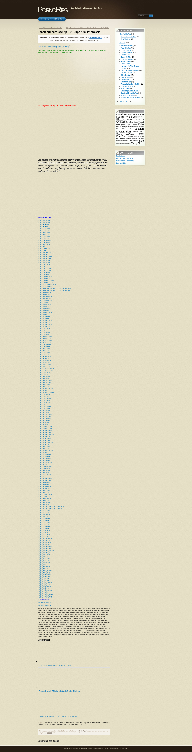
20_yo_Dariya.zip (44, 242)
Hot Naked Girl (123, 128)
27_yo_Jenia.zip (43, 504)
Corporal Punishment (66, 722)
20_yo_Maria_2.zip (44, 258)
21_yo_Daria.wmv (44, 272)
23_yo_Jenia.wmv (44, 376)
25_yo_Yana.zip (43, 484)
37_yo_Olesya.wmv (45, 590)
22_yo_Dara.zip (43, 330)
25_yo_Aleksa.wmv (45, 466)
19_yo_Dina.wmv (44, 228)
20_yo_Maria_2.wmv (45, 256)
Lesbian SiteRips (126, 73)
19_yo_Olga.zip (43, 238)
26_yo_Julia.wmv (44, 490)
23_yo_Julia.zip (43, 386)
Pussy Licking (136, 138)
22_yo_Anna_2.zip (44, 322)
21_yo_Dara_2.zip (44, 270)
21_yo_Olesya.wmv (45, 300)
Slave (136, 140)
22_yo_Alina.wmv (44, 308)
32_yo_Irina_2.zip (44, 572)
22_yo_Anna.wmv (44, 316)
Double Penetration (126, 124)
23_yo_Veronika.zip (45, 428)
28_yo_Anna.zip (43, 520)
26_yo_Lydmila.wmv (45, 494)
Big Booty (141, 116)
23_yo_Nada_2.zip (44, 416)
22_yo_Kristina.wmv (45, 340)
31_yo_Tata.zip (43, 564)
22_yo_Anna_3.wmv (45, 324)
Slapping (52, 724)
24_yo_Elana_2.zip (44, 444)
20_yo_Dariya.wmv (44, 240)
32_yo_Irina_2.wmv (45, 570)
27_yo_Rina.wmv (44, 510)
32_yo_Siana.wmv (44, 574)
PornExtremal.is (96, 38)
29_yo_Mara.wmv (44, 534)
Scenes (125, 141)
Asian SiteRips (126, 48)
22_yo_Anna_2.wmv (45, 320)
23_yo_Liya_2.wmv (44, 406)
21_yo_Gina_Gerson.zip (46, 286)
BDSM (126, 117)
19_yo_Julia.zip (43, 234)
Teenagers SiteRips (127, 95)
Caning (55, 722)
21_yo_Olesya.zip (44, 302)
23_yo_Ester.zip (43, 374)
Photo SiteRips (126, 82)
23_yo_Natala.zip (44, 420)
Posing (136, 136)
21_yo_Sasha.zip (44, 306)
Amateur (131, 114)
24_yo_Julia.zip (43, 448)
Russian (45, 724)
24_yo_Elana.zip (44, 440)
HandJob (134, 126)
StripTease (125, 143)
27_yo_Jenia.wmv (44, 502)
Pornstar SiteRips (127, 86)
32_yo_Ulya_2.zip (44, 584)
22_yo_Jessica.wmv (45, 336)
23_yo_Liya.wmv (44, 402)
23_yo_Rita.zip (43, 424)
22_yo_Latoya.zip (44, 346)
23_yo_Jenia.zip (43, 378)
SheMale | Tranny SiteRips (129, 91)
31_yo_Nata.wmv (44, 558)
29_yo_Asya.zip (43, 532)
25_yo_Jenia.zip (43, 472)
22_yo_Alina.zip (43, 310)
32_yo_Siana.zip (44, 576)
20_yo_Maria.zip (43, 254)
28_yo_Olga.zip (43, 524)
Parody (141, 134)
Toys (65, 724)
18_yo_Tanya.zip (44, 222)
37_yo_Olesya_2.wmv (45, 594)
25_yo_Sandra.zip (44, 480)
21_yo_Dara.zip (43, 266)
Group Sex (126, 126)
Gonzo (118, 126)
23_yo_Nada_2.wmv (45, 414)
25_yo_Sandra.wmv (45, 478)
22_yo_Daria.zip (43, 334)
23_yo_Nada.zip (43, 412)
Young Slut (78, 724)
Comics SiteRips (126, 52)
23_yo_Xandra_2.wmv (46, 434)
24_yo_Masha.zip (44, 456)
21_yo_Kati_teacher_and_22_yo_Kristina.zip (54, 290)
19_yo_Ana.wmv (44, 224)
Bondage (129, 119)
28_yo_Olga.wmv (44, 522)
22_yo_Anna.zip (43, 318)
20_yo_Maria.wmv (44, 252)
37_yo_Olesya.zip (44, 592)
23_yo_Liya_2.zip (44, 408)
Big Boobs (134, 116)
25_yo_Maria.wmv (44, 474)
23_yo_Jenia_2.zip (44, 382)
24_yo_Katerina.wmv (45, 450)
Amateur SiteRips (127, 46)
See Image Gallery (44, 602)
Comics (136, 119)
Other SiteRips (126, 79)
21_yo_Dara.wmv (44, 264)
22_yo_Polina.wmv (44, 356)
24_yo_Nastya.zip (44, 464)
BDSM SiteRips (81, 731)
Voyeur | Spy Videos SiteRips (130, 97)
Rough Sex (119, 140)
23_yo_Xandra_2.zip (45, 436)
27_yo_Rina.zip (43, 512)
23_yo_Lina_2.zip (44, 400)
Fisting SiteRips (126, 64)
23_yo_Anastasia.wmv (46, 368)
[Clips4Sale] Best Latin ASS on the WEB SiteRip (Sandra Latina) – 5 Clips (87, 28)
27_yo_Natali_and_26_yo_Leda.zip (50, 508)
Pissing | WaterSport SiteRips (130, 84)
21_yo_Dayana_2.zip (45, 282)
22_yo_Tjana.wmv (44, 360)
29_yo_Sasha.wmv (44, 542)
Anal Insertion (47, 722)
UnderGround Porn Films (124, 158)
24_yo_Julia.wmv (44, 446)
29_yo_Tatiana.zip (44, 548)
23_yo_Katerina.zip (44, 390)
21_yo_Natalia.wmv (45, 296)
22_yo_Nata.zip (43, 350)
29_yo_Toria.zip (43, 556)
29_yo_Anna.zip (43, 528)
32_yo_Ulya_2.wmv (45, 582)
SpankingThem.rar (44, 605)
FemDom (135, 124)
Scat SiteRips (125, 88)
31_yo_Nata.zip (43, 560)
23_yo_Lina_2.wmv (45, 398)
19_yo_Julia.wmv (44, 232)
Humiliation (96, 722)
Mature (135, 131)
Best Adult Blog (121, 163)
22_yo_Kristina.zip (44, 342)
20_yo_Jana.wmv (44, 244)
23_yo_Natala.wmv (44, 418)
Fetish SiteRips (126, 61)
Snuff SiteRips (125, 39)
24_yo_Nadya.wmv (44, 458)
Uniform (71, 724)
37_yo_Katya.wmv (44, 586)
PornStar (121, 136)
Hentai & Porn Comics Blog (125, 161)
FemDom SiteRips (127, 59)
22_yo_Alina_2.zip (44, 314)
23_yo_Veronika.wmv (45, 426)
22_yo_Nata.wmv (44, 348)
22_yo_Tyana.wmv (44, 364)
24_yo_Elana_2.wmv (45, 442)
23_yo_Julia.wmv (44, 384)
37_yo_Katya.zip (44, 588)
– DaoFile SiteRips (125, 34)
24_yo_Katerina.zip (44, 452)
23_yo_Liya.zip (43, 404)
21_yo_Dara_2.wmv (45, 268)
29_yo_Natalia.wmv (45, 538)
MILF (142, 131)
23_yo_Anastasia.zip (45, 370)
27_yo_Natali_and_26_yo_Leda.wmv (51, 506)
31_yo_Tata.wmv (44, 562)
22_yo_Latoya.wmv (44, 344)
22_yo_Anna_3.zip (44, 326)
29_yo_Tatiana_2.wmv (46, 550)
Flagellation (87, 722)
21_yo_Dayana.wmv (45, 276)
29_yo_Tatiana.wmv (45, 546)
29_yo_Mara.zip (43, 536)
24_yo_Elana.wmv (44, 438)
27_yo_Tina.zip (43, 516)
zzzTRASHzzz (124, 101)
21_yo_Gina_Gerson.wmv (47, 284)
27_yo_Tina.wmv (44, 514)
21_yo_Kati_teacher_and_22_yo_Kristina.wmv (54, 288)
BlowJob (121, 119)
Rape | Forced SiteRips (128, 37)
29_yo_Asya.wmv (44, 530)
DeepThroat (139, 122)
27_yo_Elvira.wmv (44, 498)
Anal (138, 114)
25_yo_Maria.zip (43, 476)
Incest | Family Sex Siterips (130, 70)
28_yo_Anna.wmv (44, 518)
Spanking (59, 724)
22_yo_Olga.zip (43, 354)
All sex (123, 114)
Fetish (141, 124)
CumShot (129, 122)
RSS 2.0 (49, 733)
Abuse (118, 114)
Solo (141, 140)
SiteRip (132, 141)
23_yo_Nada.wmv (44, 410)
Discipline (78, 722)
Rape (142, 138)
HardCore (141, 126)
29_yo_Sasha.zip (44, 544)
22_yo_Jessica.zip (44, 338)
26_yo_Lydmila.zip (44, 496)
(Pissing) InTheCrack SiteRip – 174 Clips (50, 28)
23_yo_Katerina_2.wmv (46, 392)
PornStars (130, 136)
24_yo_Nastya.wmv (45, 462)
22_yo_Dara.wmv (44, 328)
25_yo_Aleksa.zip (44, 468)
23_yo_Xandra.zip (44, 432)
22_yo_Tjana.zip (44, 362)
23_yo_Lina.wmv (44, 394)
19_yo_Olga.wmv (44, 236)
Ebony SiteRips (126, 57)
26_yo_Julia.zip (43, 492)
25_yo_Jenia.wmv (44, 470)
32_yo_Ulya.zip (43, 580)
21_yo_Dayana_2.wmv (46, 280)
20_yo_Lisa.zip (43, 250)
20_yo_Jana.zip (43, 246)
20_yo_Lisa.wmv (44, 248)
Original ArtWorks (125, 134)
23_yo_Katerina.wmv (45, 388)
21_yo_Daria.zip (43, 274)
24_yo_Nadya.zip (44, 460)
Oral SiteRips (125, 77)
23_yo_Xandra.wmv (45, 430)
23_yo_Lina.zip (43, 396)
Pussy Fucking (125, 138)
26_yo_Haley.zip (44, 488)
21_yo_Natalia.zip (44, 298)
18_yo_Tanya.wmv (44, 220)
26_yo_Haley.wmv (44, 486)
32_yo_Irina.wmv (44, 566)
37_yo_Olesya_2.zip (45, 596)
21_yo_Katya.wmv (44, 292)
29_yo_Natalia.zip (44, 540)
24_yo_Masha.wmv (44, 454)
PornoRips (52, 9)
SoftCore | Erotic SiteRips (129, 93)
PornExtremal (120, 156)
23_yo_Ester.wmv (44, 372)
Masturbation (123, 131)
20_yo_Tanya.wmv (44, 260)
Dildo (118, 124)
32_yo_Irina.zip (43, 568)
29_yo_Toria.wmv (44, 554)
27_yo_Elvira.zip (44, 500)
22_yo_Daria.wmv (44, 332)
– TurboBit (122, 43)
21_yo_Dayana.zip (44, 278)
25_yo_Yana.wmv (44, 482)
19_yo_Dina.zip (43, 230)
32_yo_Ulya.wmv (44, 578)
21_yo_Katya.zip (44, 294)
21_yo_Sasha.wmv (44, 304)
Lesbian (139, 128)
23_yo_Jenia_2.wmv (45, 380)
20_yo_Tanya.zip (44, 262)
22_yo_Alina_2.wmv (45, 312)
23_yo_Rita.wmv (44, 422)
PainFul (104, 722)
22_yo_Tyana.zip (44, 366)
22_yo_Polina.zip (44, 358)
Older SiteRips (126, 75)
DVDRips (124, 55)
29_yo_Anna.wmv (44, 526)
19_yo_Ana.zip (43, 226)
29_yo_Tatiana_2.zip (45, 552)
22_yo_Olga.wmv (44, 352)
